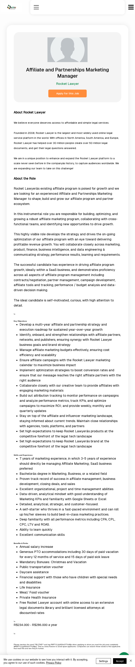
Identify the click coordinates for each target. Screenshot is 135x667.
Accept (120, 661)
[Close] (131, 661)
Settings (103, 661)
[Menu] (36, 7)
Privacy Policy (53, 662)
